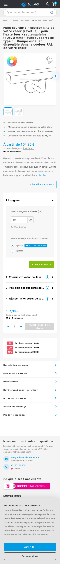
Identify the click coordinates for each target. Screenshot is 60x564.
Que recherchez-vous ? (51, 12)
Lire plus (42, 175)
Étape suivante (40, 264)
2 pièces (31, 245)
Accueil (6, 20)
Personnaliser (30, 556)
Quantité (14, 326)
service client (24, 452)
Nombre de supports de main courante (29, 238)
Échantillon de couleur (42, 184)
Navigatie (5, 4)
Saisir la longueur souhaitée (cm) (26, 211)
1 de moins (8, 326)
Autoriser (30, 547)
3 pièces (19, 250)
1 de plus (20, 326)
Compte (47, 4)
